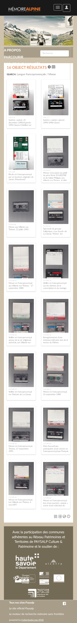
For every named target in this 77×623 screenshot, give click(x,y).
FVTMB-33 (13, 389)
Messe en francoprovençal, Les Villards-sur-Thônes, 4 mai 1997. (21, 502)
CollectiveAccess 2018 (32, 620)
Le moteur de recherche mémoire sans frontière (36, 614)
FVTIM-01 (46, 170)
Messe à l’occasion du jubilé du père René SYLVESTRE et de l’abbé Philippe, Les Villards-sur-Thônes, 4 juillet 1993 (55, 178)
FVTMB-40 (47, 444)
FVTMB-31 (47, 335)
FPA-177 (46, 117)
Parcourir (13, 57)
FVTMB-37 (47, 389)
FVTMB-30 (13, 335)
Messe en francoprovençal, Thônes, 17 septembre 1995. (21, 448)
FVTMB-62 (47, 498)
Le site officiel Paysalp (21, 608)
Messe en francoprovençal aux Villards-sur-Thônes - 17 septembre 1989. (21, 285)
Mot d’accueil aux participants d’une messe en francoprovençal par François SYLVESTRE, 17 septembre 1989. (55, 451)
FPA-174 (12, 117)
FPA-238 (12, 172)
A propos (12, 50)
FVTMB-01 (13, 281)
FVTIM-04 (12, 224)
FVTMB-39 (13, 444)
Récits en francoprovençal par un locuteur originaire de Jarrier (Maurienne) (21, 176)
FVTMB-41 (13, 497)
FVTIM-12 (46, 226)
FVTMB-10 (47, 281)
